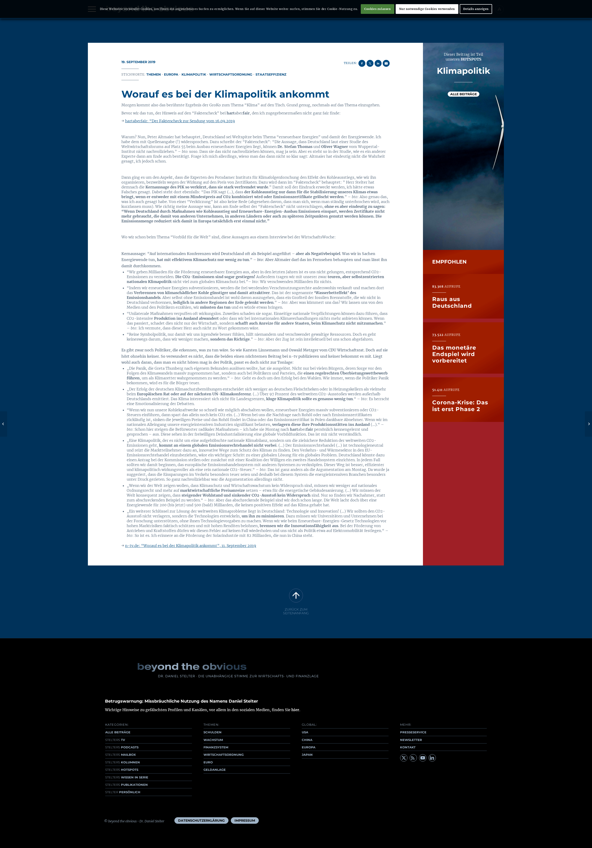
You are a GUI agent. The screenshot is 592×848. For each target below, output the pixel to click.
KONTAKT (408, 747)
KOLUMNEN (122, 762)
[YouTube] (422, 758)
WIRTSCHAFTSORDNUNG (224, 754)
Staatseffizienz (271, 74)
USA (305, 732)
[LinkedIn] (432, 758)
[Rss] (413, 758)
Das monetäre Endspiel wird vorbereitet (454, 354)
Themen (153, 74)
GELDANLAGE (215, 769)
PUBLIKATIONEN (126, 785)
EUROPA (308, 747)
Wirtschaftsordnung (230, 74)
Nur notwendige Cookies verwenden (427, 9)
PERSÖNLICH (122, 792)
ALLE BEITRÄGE (117, 732)
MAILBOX (120, 754)
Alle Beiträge (463, 94)
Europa (171, 74)
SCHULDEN (213, 732)
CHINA (307, 740)
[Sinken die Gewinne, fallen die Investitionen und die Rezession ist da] (3, 424)
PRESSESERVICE (413, 732)
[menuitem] (201, 820)
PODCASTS (122, 747)
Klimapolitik (194, 74)
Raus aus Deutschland (452, 302)
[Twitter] (403, 758)
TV (115, 740)
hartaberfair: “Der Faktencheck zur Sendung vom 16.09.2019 (180, 121)
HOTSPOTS (121, 769)
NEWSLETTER (411, 740)
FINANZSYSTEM (216, 747)
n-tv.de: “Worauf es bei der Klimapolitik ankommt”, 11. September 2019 (190, 545)
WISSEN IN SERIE (126, 777)
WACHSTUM (213, 740)
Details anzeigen (476, 9)
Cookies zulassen (377, 9)
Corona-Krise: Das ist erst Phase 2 (460, 405)
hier (295, 709)
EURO (208, 762)
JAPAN (307, 754)
